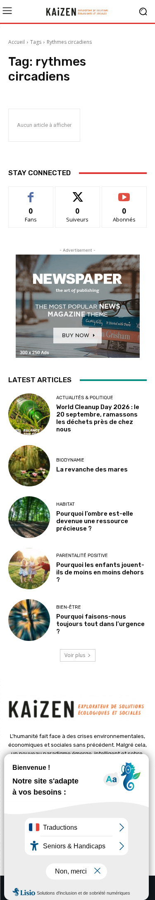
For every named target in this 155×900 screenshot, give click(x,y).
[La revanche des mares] (29, 466)
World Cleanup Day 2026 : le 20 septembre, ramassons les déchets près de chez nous (97, 418)
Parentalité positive (82, 555)
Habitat (65, 504)
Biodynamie (70, 460)
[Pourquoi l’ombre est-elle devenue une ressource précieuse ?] (29, 517)
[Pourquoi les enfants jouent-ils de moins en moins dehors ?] (29, 569)
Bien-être (68, 607)
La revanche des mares (92, 469)
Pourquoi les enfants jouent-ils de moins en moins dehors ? (100, 572)
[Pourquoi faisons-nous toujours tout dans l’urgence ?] (29, 620)
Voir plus (74, 655)
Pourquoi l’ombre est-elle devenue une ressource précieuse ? (94, 521)
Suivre (77, 193)
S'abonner (124, 193)
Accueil (16, 41)
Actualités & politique (84, 397)
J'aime (31, 193)
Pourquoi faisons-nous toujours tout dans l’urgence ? (100, 624)
